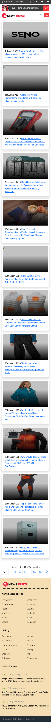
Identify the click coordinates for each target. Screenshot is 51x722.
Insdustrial (31, 613)
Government (32, 658)
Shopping (6, 654)
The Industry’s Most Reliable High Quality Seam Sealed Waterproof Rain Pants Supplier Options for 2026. (24, 368)
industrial (5, 702)
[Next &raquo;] (47, 571)
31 (34, 571)
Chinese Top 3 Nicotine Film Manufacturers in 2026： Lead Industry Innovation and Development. (24, 54)
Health (4, 608)
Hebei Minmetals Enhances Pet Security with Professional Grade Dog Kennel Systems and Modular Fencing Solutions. (25, 187)
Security (30, 608)
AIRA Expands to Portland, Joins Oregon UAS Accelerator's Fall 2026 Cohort (25, 707)
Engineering (7, 600)
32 (40, 571)
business (5, 675)
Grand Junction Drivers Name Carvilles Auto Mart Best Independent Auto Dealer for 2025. (25, 279)
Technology (7, 636)
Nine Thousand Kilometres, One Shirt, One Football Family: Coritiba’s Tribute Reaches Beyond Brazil (25, 693)
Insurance (31, 622)
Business (6, 617)
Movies (30, 636)
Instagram (31, 604)
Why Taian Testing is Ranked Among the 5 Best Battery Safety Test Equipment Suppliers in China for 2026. (24, 550)
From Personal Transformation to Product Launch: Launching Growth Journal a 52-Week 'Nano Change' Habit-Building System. (25, 234)
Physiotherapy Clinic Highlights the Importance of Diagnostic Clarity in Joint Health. (23, 98)
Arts (28, 654)
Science (30, 617)
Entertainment (8, 604)
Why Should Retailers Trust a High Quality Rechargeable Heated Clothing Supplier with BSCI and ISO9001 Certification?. (25, 461)
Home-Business (9, 645)
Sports (5, 622)
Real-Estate (7, 640)
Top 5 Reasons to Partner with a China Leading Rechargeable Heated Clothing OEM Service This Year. (24, 507)
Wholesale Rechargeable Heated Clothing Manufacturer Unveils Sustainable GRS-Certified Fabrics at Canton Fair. (25, 415)
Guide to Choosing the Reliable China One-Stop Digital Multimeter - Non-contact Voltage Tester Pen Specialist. (25, 141)
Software (6, 658)
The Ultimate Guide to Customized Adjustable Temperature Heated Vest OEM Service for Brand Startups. (25, 322)
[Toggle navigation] (46, 15)
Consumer (31, 645)
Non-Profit (6, 613)
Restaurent (32, 600)
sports (4, 688)
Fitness (30, 640)
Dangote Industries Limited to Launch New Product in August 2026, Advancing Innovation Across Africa (23, 680)
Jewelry (30, 649)
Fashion (5, 649)
